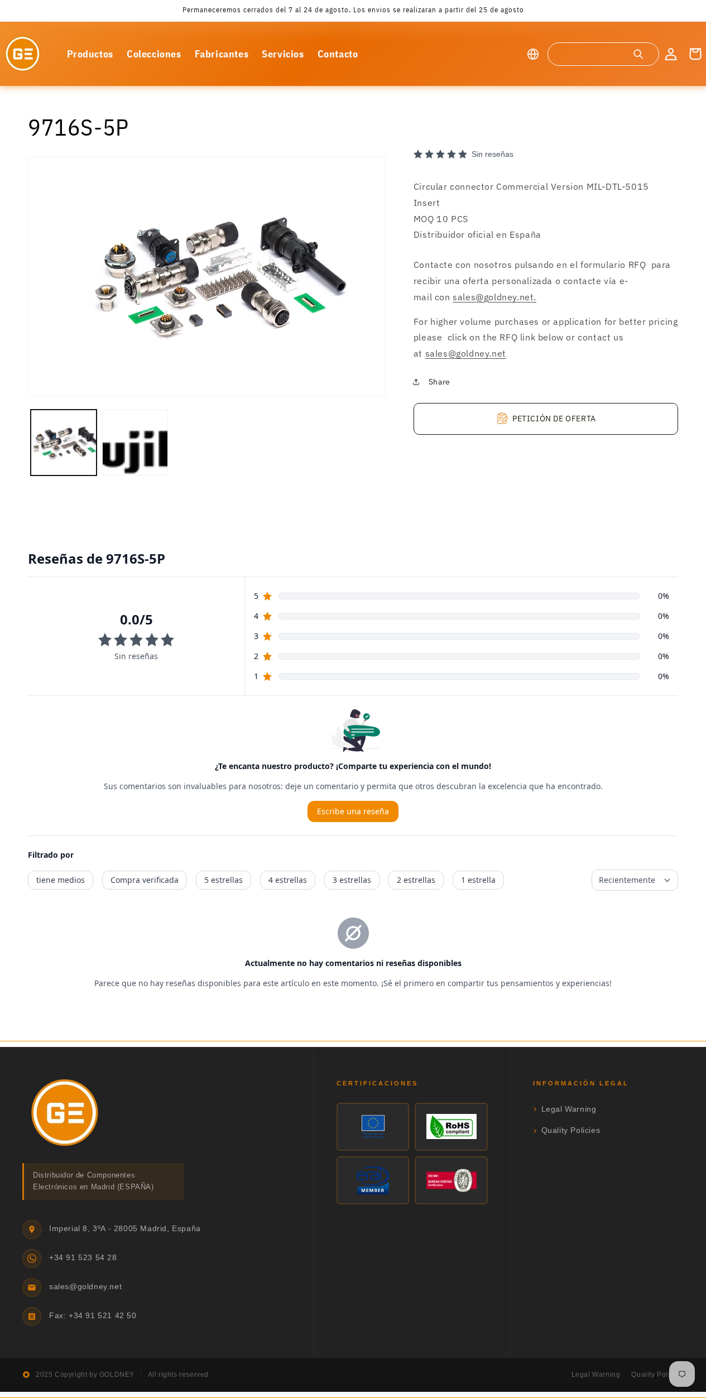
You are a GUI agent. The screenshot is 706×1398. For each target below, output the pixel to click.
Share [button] (439, 382)
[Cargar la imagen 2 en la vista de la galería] (135, 442)
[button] (603, 54)
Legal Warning (569, 1109)
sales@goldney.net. (494, 296)
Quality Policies (571, 1130)
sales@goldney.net (465, 353)
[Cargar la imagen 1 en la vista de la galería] (64, 442)
